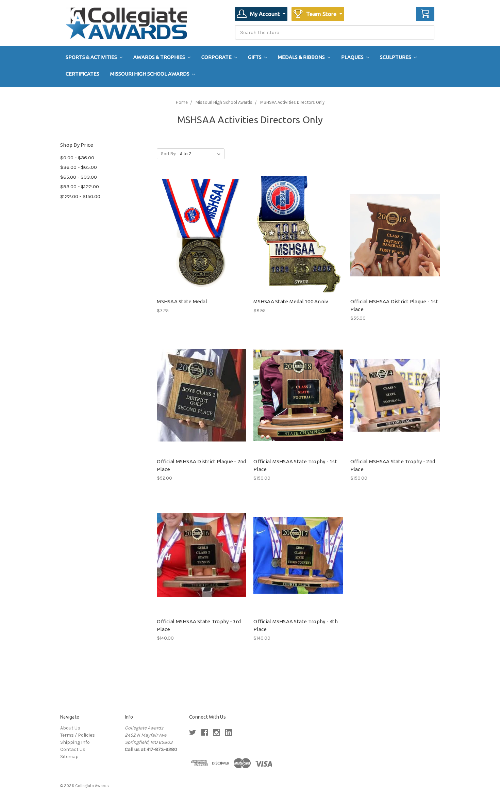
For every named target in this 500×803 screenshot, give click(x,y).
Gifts (255, 57)
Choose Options (202, 241)
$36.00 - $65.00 (78, 167)
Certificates (82, 74)
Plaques (353, 57)
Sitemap (69, 756)
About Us (70, 728)
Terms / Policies (77, 735)
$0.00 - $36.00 (77, 158)
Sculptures (396, 57)
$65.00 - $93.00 (78, 177)
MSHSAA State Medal (182, 301)
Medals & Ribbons (302, 57)
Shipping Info (75, 742)
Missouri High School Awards (150, 74)
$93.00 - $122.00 (79, 186)
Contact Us (72, 749)
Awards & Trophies (159, 57)
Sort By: (168, 153)
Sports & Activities (92, 57)
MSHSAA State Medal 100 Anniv (290, 301)
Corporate (217, 57)
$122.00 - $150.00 (80, 196)
